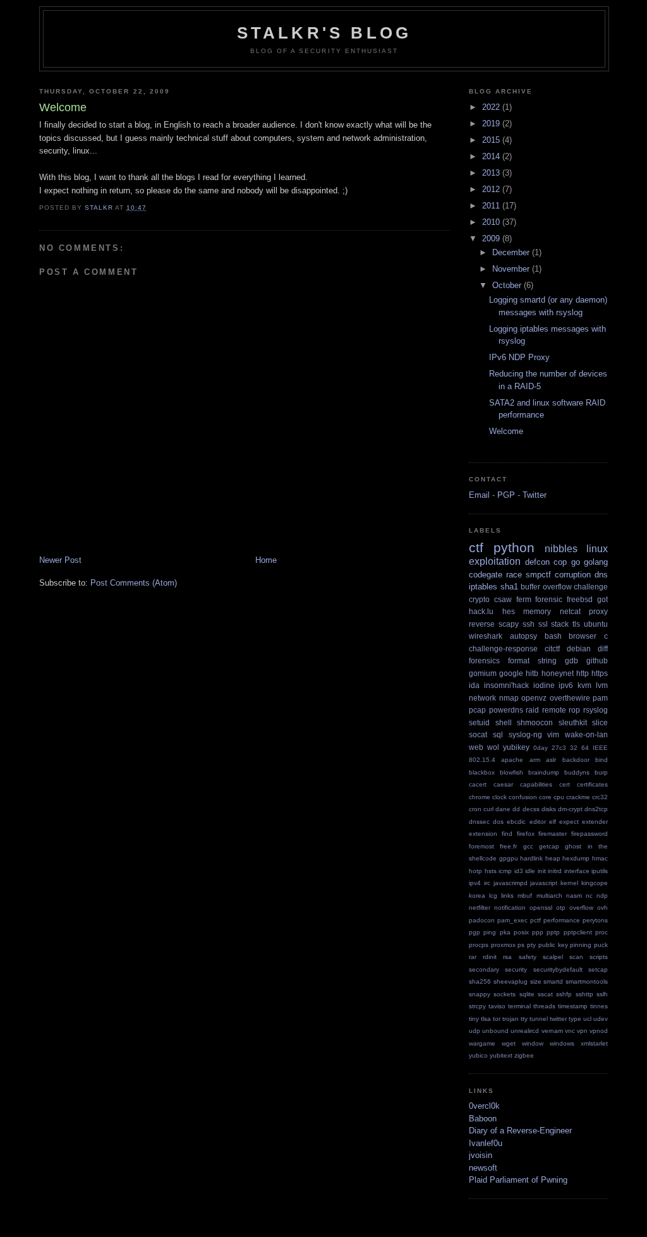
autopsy (523, 636)
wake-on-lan (586, 734)
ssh (529, 624)
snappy (479, 994)
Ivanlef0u (485, 1143)
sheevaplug (510, 981)
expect (569, 821)
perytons (595, 920)
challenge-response (503, 648)
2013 (492, 173)
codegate (485, 574)
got (602, 599)
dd (516, 809)
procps (478, 944)
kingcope (594, 882)
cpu (558, 796)
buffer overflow (546, 586)
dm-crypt (570, 809)
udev (600, 1018)
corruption (573, 574)
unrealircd (525, 1030)
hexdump (576, 858)
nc (589, 895)
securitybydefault (558, 969)
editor (537, 821)
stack (560, 624)
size (535, 981)
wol (493, 747)
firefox (526, 833)
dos (498, 821)
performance (561, 920)
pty (531, 944)
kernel (569, 882)
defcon (537, 562)
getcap (549, 846)
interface (577, 870)
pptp (553, 932)
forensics (484, 660)
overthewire (570, 698)
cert (564, 784)
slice (600, 722)
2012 (492, 189)
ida (474, 685)
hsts (491, 870)
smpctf (538, 574)
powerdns (506, 710)
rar (472, 956)
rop (574, 710)
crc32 (600, 796)
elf (552, 821)
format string (532, 660)
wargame (482, 1043)
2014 (492, 156)
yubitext (501, 1055)
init (542, 870)
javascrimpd (510, 882)
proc (601, 932)
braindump (543, 772)
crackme (578, 796)
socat (478, 734)
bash (553, 636)
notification (510, 907)
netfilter (479, 907)
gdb (571, 660)
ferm (523, 599)
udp (474, 1030)
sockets (504, 994)
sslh (602, 994)
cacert (478, 784)
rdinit (490, 956)
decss (531, 809)
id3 (518, 870)
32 (573, 747)
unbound (495, 1030)
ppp (537, 932)
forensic (548, 599)
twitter (558, 1018)
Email (479, 495)
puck (601, 944)
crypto (479, 599)
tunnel (538, 1018)
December (512, 252)
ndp (602, 895)
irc (487, 882)
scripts (599, 956)
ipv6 (566, 685)
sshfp (564, 994)
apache (512, 759)
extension (483, 833)
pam (600, 698)
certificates (592, 784)
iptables (483, 586)
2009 (492, 238)
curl (488, 809)
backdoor (576, 759)
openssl (540, 907)
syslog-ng (525, 734)
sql (498, 734)
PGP (506, 495)
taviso (496, 1006)
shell (503, 722)
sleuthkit (573, 722)
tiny (474, 1018)
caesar (503, 784)
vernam (552, 1030)
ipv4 (475, 882)
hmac (600, 858)
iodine (544, 685)
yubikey (516, 747)
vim (553, 734)
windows (562, 1043)
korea (477, 895)
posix (521, 932)
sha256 (480, 981)
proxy (598, 611)
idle (530, 870)
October (508, 285)
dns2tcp (596, 809)
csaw (503, 599)
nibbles (561, 548)
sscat (545, 994)
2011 (492, 205)
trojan (510, 1018)
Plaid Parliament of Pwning (518, 1180)
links (507, 895)
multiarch (549, 895)
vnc (570, 1030)
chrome (479, 796)
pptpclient (578, 932)
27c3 (559, 747)
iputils (599, 870)
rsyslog (595, 710)
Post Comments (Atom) (133, 583)
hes (508, 611)
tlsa (486, 1018)
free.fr (508, 846)
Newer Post (60, 560)
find (507, 833)
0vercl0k (484, 1106)
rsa (507, 956)
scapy (509, 624)
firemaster (552, 833)
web (476, 747)
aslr (551, 759)
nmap (509, 698)
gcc (528, 846)
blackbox (482, 772)
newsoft (483, 1168)
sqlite (527, 994)
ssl (543, 624)
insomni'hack (506, 685)
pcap (477, 710)
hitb (532, 673)
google (511, 673)
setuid (479, 722)
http (582, 673)
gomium (483, 673)
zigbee (524, 1055)
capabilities (536, 784)
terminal (519, 1006)
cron (475, 809)
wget (509, 1043)
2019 (492, 123)
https (599, 673)
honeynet (557, 673)
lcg (493, 895)
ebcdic (516, 821)
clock (499, 796)
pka (505, 932)
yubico (478, 1055)
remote (554, 710)
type (575, 1018)
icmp (505, 870)
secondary (484, 969)
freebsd (580, 599)
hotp (475, 870)
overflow (581, 907)
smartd (553, 981)
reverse (482, 624)
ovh (602, 907)
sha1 (509, 586)
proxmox (503, 944)
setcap (598, 969)
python (514, 547)
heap (552, 858)
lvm (602, 685)
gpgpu (508, 858)
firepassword (589, 833)
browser (582, 636)
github (597, 660)
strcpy (477, 1006)
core (545, 796)
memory (537, 611)
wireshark (485, 636)
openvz (534, 698)
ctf (476, 547)
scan (576, 956)
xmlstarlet (594, 1043)
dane (503, 809)
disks (548, 809)
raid (532, 710)
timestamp (573, 1006)
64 (585, 747)
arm (534, 759)
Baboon (483, 1118)
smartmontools (586, 981)
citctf (552, 648)
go (575, 562)
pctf (535, 920)
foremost (481, 846)
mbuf (524, 895)
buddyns (577, 772)
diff (603, 648)
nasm (574, 895)
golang (596, 562)
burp (601, 772)
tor (496, 1018)
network (482, 698)
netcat (570, 611)
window (532, 1043)
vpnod (599, 1030)
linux (597, 548)
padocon (482, 920)
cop (560, 562)
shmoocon (535, 722)
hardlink (531, 858)
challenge (591, 586)
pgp (474, 932)
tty (524, 1018)
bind (601, 759)
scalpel (553, 956)
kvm (584, 685)
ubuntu (596, 624)
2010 (492, 222)
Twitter (535, 495)
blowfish (511, 772)
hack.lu (481, 611)
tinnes (599, 1006)
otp (560, 907)
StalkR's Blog (324, 32)
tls (576, 624)
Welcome (506, 431)
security (516, 969)
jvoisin (480, 1155)
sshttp (584, 994)
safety (527, 956)
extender (595, 821)
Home (266, 560)
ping (489, 932)
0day (540, 747)
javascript (543, 882)
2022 (492, 107)
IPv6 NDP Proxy (519, 357)
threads (544, 1006)
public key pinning (564, 944)
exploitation (495, 561)
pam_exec (512, 920)
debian (579, 648)
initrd (555, 870)
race (514, 574)
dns (601, 574)
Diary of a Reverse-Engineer (520, 1130)
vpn (582, 1030)
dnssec (479, 821)
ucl (587, 1018)
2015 (492, 140)
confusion (523, 796)
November (512, 269)
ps (520, 944)
